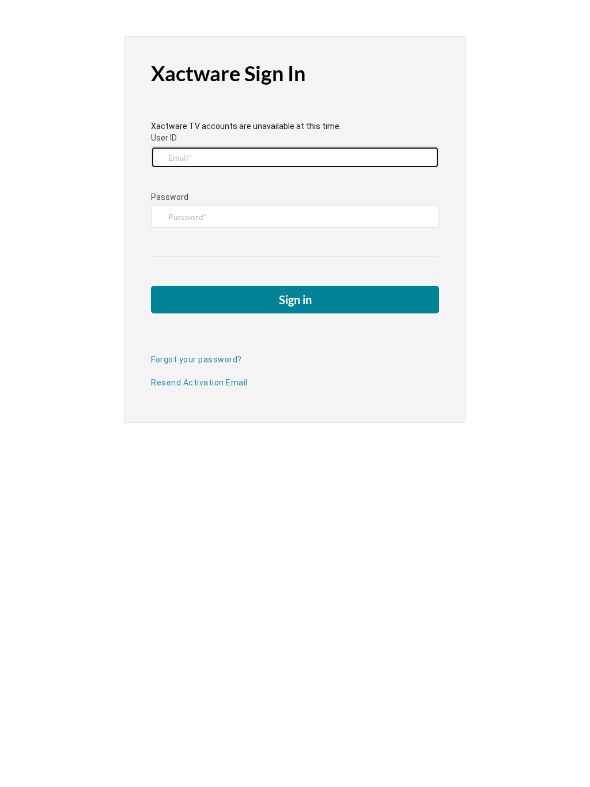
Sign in (295, 300)
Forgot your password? (196, 359)
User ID (164, 137)
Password (169, 197)
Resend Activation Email (199, 382)
